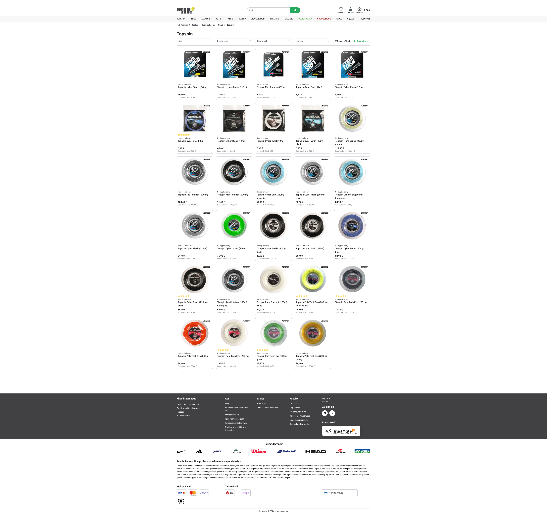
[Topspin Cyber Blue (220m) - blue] (352, 226)
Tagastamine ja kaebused (236, 419)
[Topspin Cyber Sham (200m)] (234, 226)
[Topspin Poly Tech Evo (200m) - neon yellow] (313, 279)
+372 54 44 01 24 (193, 2)
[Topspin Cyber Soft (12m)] (313, 64)
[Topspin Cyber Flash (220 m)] (195, 226)
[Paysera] (204, 492)
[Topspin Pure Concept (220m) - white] (273, 279)
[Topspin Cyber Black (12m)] (234, 118)
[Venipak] (246, 492)
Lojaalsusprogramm (299, 420)
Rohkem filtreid (344, 41)
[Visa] (181, 492)
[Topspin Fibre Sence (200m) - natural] (352, 118)
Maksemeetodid (232, 415)
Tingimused (295, 407)
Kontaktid (261, 403)
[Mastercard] (192, 492)
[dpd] (229, 492)
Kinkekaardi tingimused (300, 416)
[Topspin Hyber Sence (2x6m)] (234, 64)
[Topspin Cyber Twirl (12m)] (273, 118)
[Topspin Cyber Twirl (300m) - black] (273, 226)
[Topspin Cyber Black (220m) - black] (195, 279)
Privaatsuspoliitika (298, 412)
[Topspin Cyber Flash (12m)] (352, 64)
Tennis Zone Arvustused (267, 407)
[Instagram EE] (332, 413)
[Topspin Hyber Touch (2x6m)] (195, 64)
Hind (180, 41)
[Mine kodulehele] (186, 10)
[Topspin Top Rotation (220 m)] (195, 172)
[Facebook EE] (325, 413)
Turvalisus (294, 403)
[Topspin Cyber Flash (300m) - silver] (313, 172)
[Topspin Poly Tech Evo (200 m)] (352, 279)
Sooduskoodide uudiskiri (300, 424)
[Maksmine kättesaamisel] (181, 501)
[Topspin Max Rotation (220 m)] (234, 172)
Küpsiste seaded (325, 399)
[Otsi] (295, 10)
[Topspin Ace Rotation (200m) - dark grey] (234, 279)
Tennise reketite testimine (236, 423)
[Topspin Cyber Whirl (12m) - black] (313, 118)
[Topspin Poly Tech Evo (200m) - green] (273, 333)
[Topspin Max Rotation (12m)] (273, 64)
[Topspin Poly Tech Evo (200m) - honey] (313, 333)
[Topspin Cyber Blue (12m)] (195, 118)
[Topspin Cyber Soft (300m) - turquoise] (352, 172)
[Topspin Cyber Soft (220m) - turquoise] (273, 172)
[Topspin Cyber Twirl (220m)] (313, 226)
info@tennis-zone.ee (192, 408)
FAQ (227, 403)
